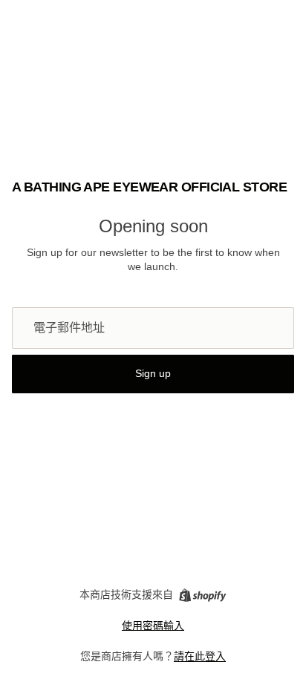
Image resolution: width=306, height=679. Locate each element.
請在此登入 (200, 656)
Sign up (153, 373)
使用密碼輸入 (153, 626)
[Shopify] (202, 595)
